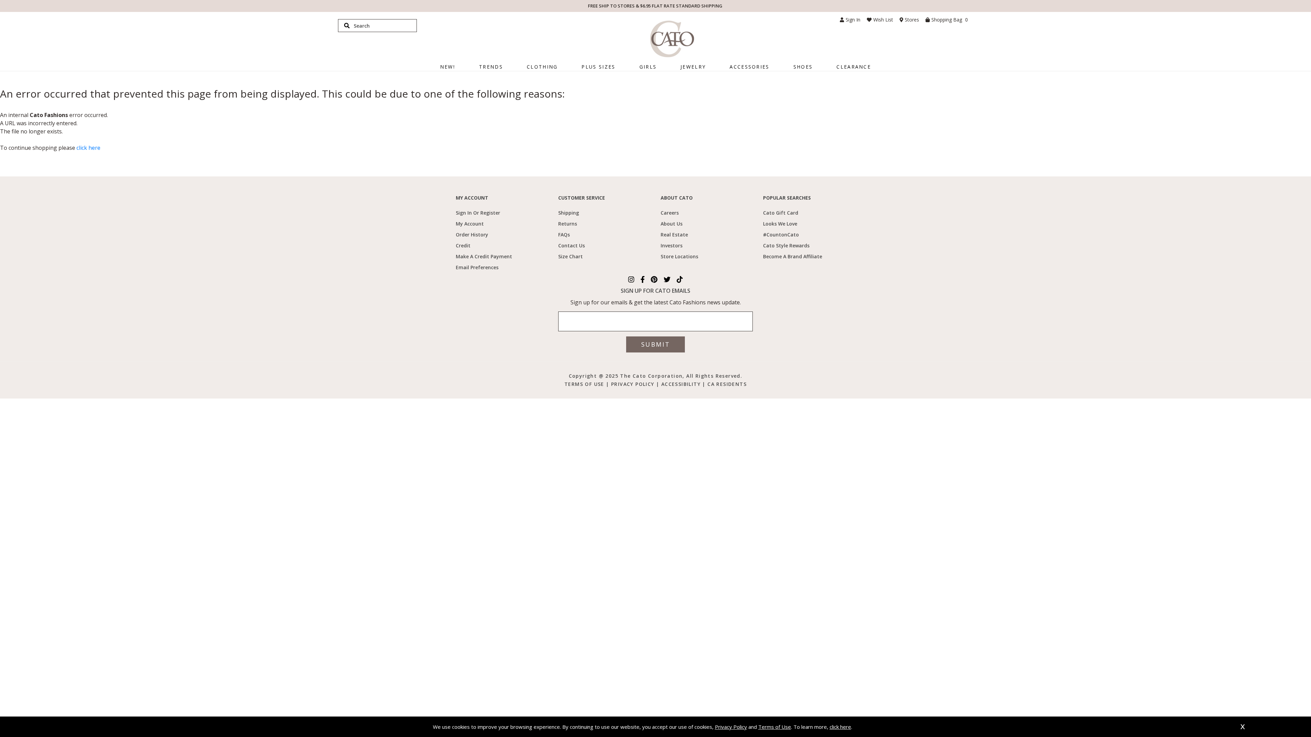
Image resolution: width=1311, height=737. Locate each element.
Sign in (853, 19)
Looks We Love (780, 223)
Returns (567, 223)
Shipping (568, 212)
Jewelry (693, 66)
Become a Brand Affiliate (792, 256)
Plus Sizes (598, 66)
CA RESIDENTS (727, 384)
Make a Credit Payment (484, 256)
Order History (472, 234)
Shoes (803, 66)
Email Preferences (477, 267)
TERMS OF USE (585, 384)
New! (447, 66)
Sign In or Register (478, 212)
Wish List (883, 19)
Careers (670, 212)
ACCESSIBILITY (682, 384)
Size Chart (570, 256)
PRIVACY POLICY (632, 384)
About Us (671, 223)
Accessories (749, 66)
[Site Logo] (672, 38)
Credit (463, 245)
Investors (671, 245)
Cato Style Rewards (786, 245)
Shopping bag (949, 19)
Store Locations (679, 256)
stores (912, 19)
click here (88, 147)
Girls (648, 66)
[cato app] (556, 375)
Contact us (571, 245)
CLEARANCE (853, 66)
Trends (491, 66)
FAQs (564, 234)
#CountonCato (781, 234)
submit (655, 344)
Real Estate (674, 234)
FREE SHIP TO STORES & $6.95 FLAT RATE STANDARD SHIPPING (655, 6)
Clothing (542, 66)
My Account (470, 223)
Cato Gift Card (780, 212)
